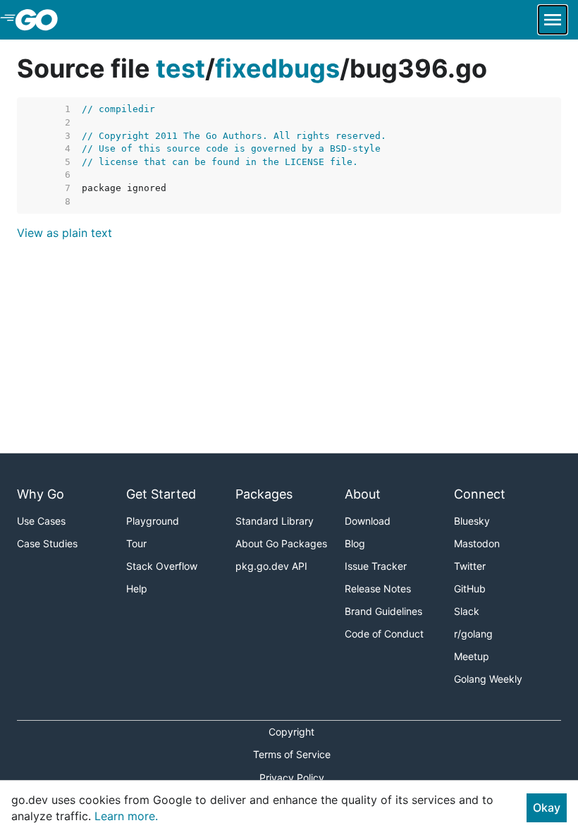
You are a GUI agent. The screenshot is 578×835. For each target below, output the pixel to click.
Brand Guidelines (383, 611)
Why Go (40, 494)
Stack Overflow (161, 566)
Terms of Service (292, 754)
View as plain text (64, 233)
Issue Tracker (376, 566)
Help (136, 589)
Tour (136, 543)
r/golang (473, 634)
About (363, 494)
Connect (479, 494)
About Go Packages (281, 543)
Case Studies (47, 543)
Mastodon (477, 543)
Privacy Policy (291, 778)
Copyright (291, 732)
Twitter (470, 566)
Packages (264, 494)
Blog (355, 543)
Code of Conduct (384, 634)
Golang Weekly (488, 679)
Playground (152, 521)
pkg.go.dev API (271, 566)
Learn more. (126, 816)
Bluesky (472, 521)
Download (368, 521)
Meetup (471, 656)
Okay (546, 807)
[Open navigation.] (553, 20)
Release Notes (378, 589)
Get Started (161, 494)
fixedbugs (277, 68)
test (180, 68)
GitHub (470, 589)
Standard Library (274, 521)
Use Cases (41, 521)
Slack (466, 611)
